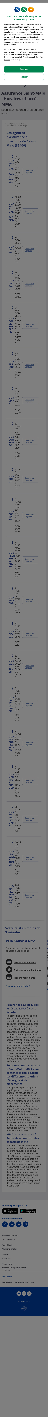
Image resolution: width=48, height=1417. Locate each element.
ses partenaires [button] (10, 27)
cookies (7, 59)
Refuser (24, 77)
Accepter (24, 69)
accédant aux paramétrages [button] (26, 54)
